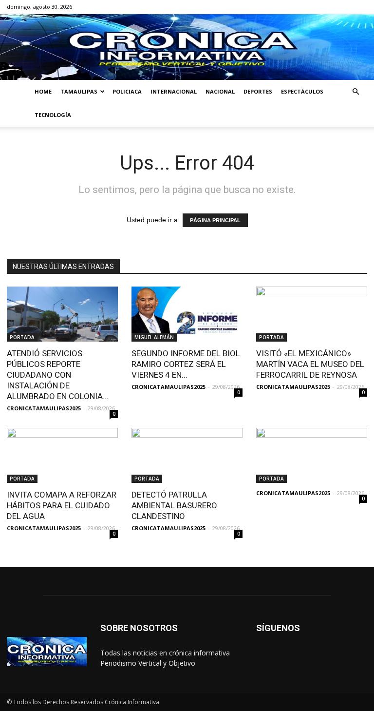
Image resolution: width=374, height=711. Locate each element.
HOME (43, 91)
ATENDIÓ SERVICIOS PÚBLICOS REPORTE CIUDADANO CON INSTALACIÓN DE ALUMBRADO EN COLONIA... (58, 374)
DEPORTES (257, 91)
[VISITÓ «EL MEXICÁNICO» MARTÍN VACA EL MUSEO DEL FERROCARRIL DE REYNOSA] (311, 314)
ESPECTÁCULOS (302, 91)
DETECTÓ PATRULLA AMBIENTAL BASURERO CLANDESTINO (174, 505)
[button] (355, 91)
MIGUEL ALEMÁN (154, 337)
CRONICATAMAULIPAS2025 (44, 408)
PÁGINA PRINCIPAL (215, 220)
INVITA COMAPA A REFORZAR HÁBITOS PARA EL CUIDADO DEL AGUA (61, 505)
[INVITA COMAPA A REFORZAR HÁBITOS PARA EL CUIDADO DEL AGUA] (62, 455)
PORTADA (22, 337)
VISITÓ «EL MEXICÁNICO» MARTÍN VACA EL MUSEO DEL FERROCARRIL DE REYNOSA (310, 364)
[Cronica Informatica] (187, 47)
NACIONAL (220, 91)
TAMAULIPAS (78, 91)
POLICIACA (127, 91)
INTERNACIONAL (173, 91)
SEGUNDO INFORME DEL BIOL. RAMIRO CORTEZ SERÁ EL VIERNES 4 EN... (186, 364)
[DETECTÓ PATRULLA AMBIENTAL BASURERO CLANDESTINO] (187, 455)
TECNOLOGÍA (53, 114)
